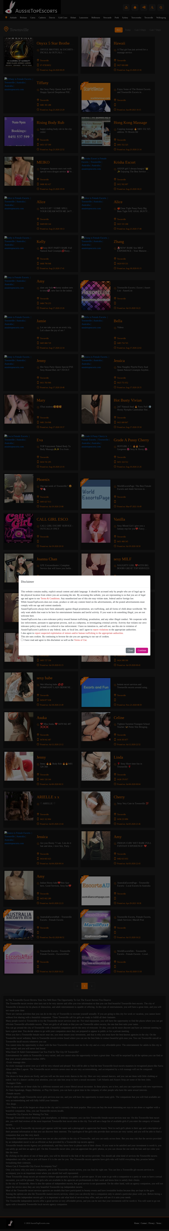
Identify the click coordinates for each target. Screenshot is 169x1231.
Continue (142, 650)
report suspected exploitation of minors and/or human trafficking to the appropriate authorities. (79, 633)
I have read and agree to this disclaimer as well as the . (55, 640)
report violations (100, 629)
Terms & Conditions (50, 598)
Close (130, 650)
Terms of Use (80, 640)
